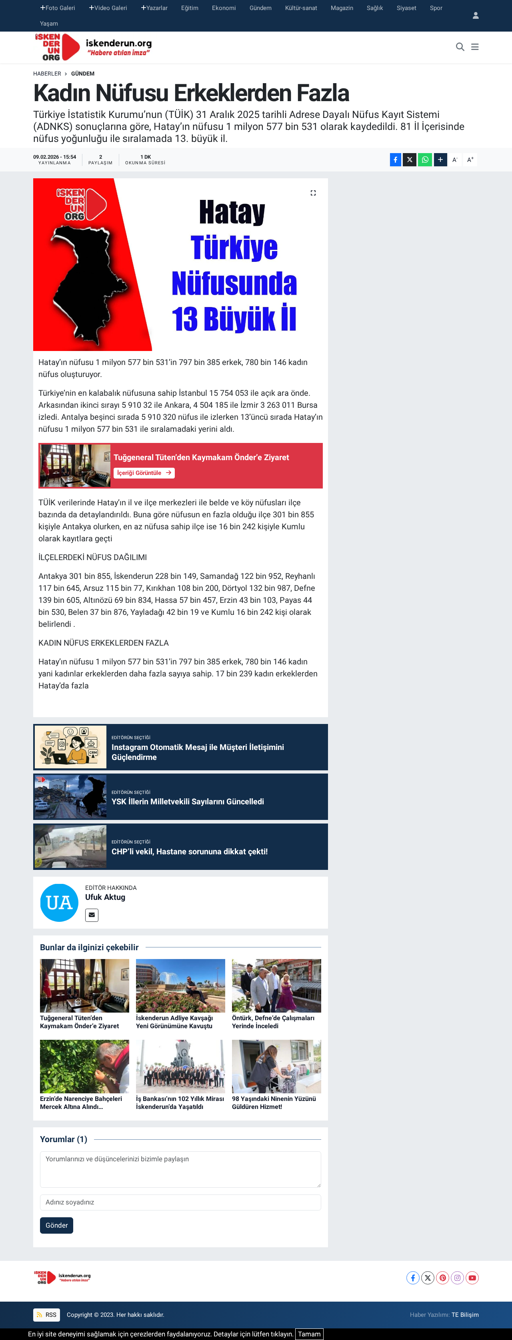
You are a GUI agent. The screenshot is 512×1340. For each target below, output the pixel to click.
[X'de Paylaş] (409, 159)
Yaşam (49, 23)
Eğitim (189, 8)
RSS (50, 1314)
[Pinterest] (442, 1277)
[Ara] (460, 47)
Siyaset (406, 8)
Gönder (57, 1225)
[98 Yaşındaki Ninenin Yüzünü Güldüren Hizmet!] (276, 1066)
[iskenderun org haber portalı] (95, 47)
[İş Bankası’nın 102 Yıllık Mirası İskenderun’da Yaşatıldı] (180, 1066)
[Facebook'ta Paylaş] (395, 159)
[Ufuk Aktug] (59, 902)
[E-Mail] (91, 915)
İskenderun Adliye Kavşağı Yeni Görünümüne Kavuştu (174, 1021)
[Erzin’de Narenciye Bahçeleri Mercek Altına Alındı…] (84, 1066)
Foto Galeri (60, 8)
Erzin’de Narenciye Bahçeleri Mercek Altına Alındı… (81, 1102)
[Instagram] (457, 1277)
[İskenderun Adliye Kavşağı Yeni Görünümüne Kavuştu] (180, 985)
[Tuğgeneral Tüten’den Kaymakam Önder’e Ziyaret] (84, 985)
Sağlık (375, 8)
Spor (436, 8)
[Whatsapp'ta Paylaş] (425, 159)
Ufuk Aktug (105, 897)
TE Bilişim (465, 1314)
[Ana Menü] (475, 47)
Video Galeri (110, 8)
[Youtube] (472, 1277)
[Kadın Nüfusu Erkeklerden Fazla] (180, 264)
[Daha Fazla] (440, 159)
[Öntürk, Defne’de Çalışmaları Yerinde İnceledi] (276, 985)
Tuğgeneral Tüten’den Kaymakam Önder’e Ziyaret (79, 1021)
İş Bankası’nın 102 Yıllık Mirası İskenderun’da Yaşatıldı (180, 1102)
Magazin (342, 8)
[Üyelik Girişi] (472, 15)
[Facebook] (413, 1277)
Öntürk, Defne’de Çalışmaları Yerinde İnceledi (273, 1021)
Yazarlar (157, 8)
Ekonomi (224, 8)
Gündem (261, 8)
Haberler (47, 73)
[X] (427, 1277)
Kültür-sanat (301, 8)
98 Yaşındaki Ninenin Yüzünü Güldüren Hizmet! (274, 1102)
